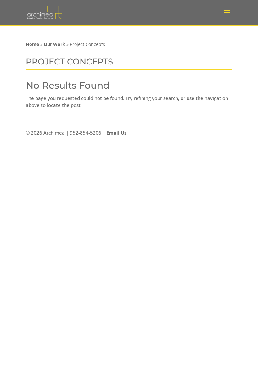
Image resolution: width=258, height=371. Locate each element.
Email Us (116, 133)
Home (32, 44)
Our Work (54, 44)
